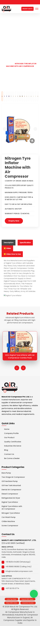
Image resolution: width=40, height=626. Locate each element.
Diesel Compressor (10, 494)
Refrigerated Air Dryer (11, 498)
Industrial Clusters (28, 603)
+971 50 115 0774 (12, 588)
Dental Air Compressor (11, 489)
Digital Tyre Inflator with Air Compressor (12, 507)
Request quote (27, 9)
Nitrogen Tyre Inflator (11, 513)
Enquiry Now (14, 221)
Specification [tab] (25, 242)
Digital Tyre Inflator (10, 502)
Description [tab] (8, 242)
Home (5, 61)
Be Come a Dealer (12, 458)
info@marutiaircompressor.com (19, 571)
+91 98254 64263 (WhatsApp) (18, 562)
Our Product (17, 61)
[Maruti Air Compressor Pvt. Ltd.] (6, 8)
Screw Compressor (10, 525)
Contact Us (9, 454)
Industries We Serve (12, 446)
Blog (6, 450)
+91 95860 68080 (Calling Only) (18, 566)
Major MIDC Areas (11, 603)
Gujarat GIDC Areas (27, 599)
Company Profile (11, 433)
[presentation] (16, 368)
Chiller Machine (8, 521)
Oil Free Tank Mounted (11, 485)
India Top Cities (11, 599)
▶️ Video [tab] (7, 248)
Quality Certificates (12, 441)
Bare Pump (6, 473)
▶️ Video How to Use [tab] (12, 254)
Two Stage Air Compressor (13, 477)
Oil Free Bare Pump (10, 481)
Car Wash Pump (8, 517)
